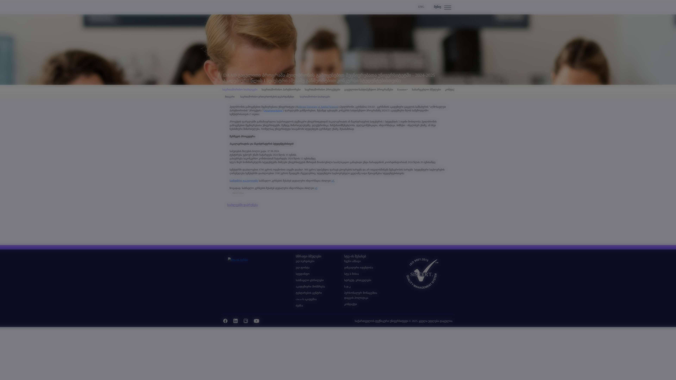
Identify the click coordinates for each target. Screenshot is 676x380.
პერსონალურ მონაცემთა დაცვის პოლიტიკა (364, 213)
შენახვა (310, 207)
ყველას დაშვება (365, 207)
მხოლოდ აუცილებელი (338, 207)
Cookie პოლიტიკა (342, 213)
